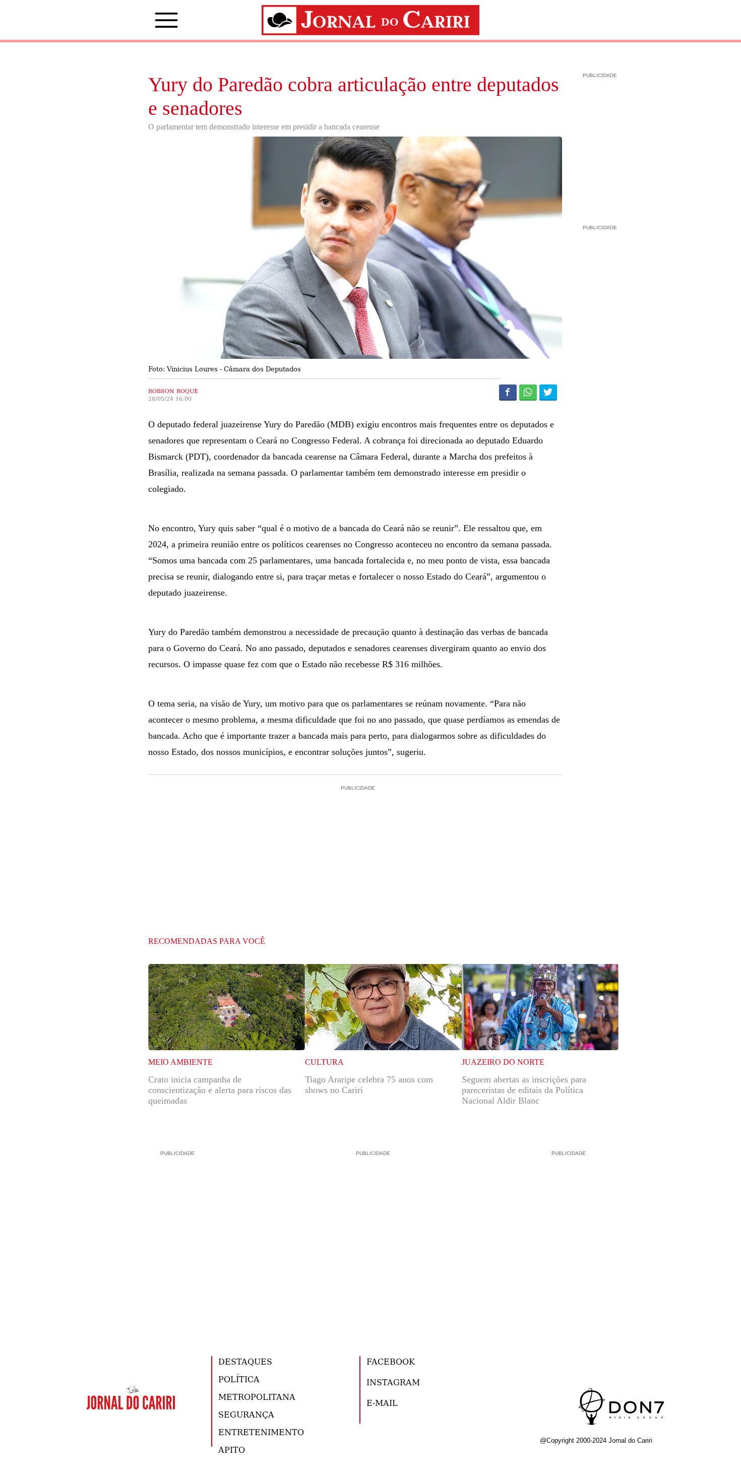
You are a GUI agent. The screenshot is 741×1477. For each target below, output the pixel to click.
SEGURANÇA (246, 1414)
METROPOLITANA (256, 1396)
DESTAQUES (245, 1361)
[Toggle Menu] (151, 20)
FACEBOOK (390, 1361)
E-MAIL (382, 1402)
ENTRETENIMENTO (261, 1432)
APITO (231, 1449)
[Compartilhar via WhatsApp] (528, 392)
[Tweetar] (548, 392)
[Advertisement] (355, 836)
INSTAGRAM (393, 1382)
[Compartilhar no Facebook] (508, 392)
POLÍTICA (239, 1379)
